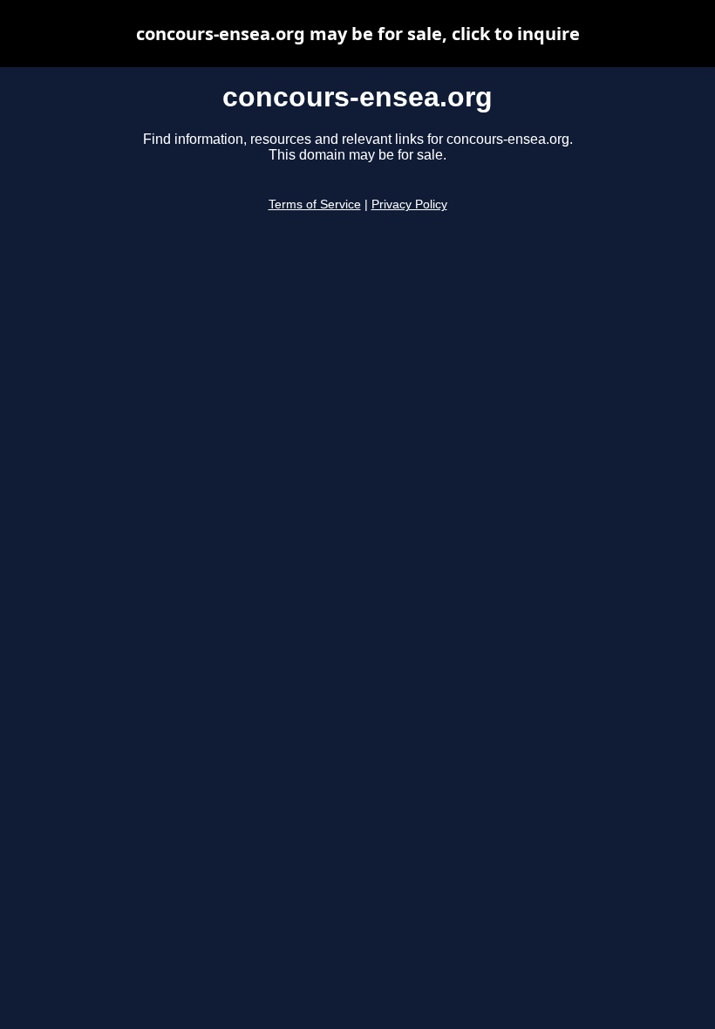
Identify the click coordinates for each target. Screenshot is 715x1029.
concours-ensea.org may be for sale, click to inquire (358, 33)
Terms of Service (315, 204)
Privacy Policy (409, 204)
